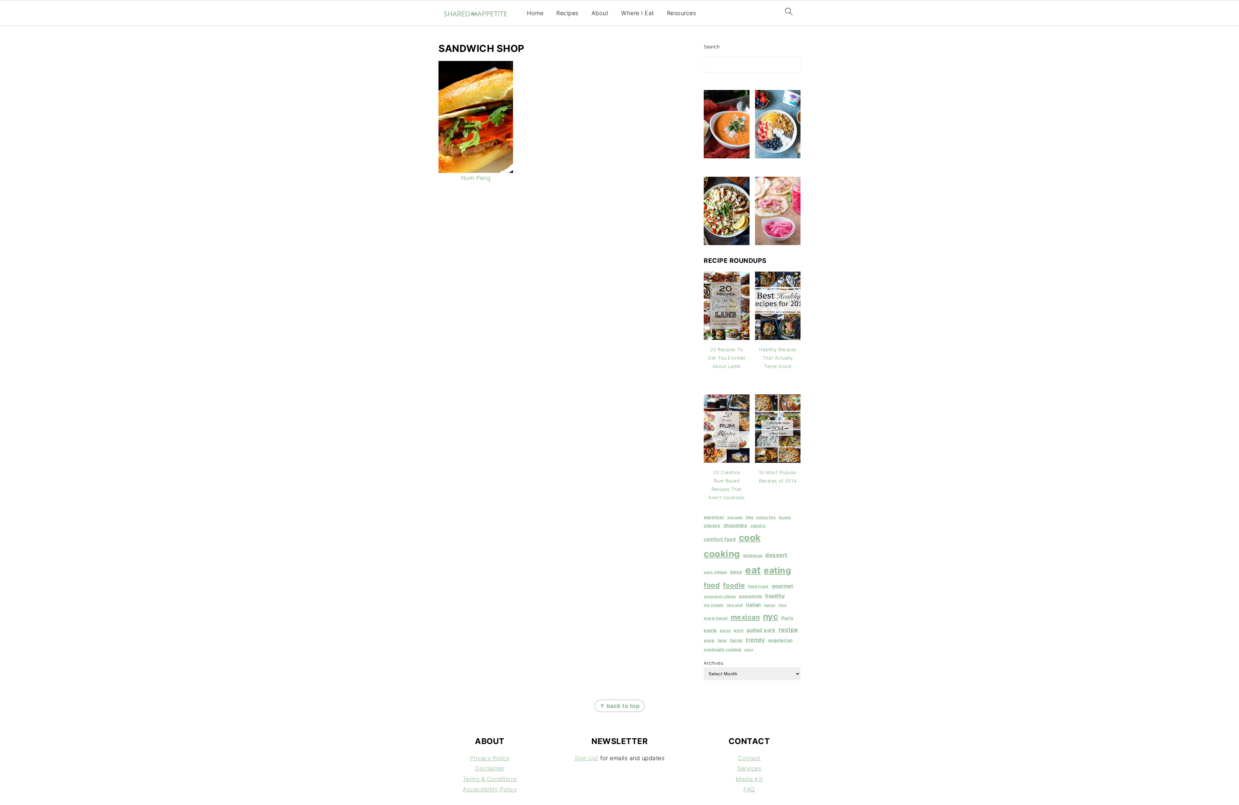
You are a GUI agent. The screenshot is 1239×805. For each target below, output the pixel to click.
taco (722, 640)
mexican (745, 617)
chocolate (735, 525)
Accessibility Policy (490, 789)
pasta (710, 630)
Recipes (567, 13)
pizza (725, 630)
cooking (722, 553)
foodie (734, 585)
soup (709, 640)
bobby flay (766, 517)
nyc (771, 616)
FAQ (749, 789)
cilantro (758, 525)
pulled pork (761, 630)
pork (738, 630)
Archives (713, 663)
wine (748, 650)
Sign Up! (587, 758)
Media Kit (749, 779)
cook (750, 537)
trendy (755, 639)
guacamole (750, 596)
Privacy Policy (490, 758)
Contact (749, 758)
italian (753, 604)
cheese (712, 525)
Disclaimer (489, 768)
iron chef (735, 605)
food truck (758, 586)
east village (715, 572)
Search (712, 46)
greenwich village (720, 596)
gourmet (782, 586)
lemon (770, 605)
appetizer (714, 517)
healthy (775, 596)
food (712, 585)
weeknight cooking (722, 649)
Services (749, 768)
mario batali (716, 618)
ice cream (714, 605)
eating (777, 570)
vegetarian (780, 640)
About (600, 13)
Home (535, 13)
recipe (788, 629)
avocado (735, 517)
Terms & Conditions (490, 779)
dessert (776, 555)
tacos (736, 640)
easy (736, 572)
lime (782, 605)
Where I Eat (637, 13)
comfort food (720, 539)
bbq (749, 517)
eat (753, 570)
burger (785, 517)
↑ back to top (619, 705)
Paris (787, 618)
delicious (752, 555)
